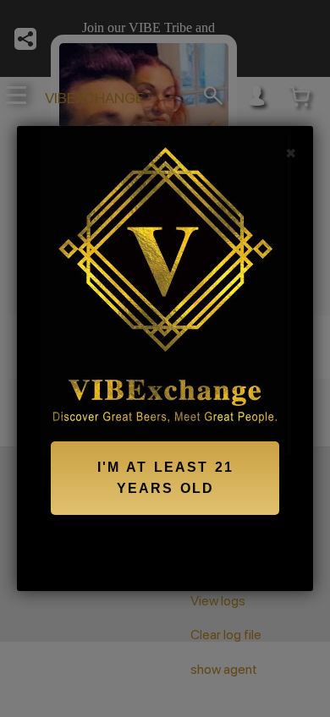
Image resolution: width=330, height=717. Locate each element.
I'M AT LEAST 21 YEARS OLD (165, 478)
